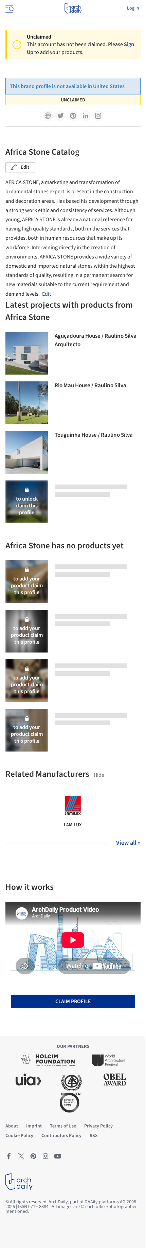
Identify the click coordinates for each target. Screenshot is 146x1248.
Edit (25, 167)
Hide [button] (99, 775)
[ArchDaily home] (72, 8)
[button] (48, 116)
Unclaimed (73, 100)
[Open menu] (9, 8)
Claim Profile (73, 1001)
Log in (133, 8)
